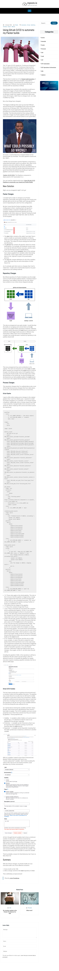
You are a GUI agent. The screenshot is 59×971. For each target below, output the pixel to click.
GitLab (28, 25)
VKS (42, 71)
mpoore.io (32, 3)
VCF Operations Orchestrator (48, 67)
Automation (23, 25)
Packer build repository (28, 79)
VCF (42, 60)
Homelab (5, 26)
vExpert (9, 26)
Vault (42, 56)
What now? (29, 910)
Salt (10, 908)
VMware (13, 26)
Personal (30, 908)
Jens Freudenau (14, 878)
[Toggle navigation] (29, 11)
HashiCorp (33, 25)
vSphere (43, 75)
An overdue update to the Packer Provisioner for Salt (10, 912)
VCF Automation (45, 63)
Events (43, 37)
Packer (16, 25)
